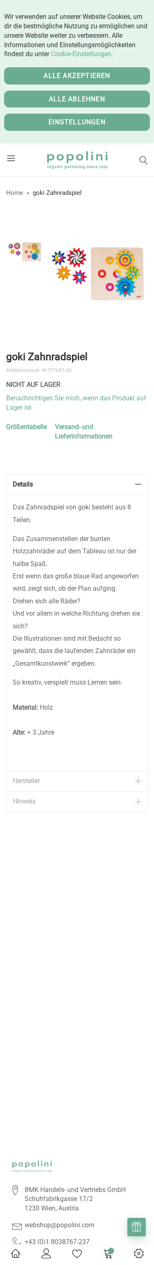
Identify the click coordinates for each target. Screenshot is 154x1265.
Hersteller (26, 781)
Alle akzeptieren (77, 76)
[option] (24, 251)
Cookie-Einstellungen (81, 54)
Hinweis (24, 801)
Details (23, 484)
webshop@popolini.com (59, 1225)
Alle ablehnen (77, 99)
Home (14, 192)
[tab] (77, 484)
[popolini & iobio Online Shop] (77, 159)
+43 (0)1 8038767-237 (57, 1242)
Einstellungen (77, 122)
